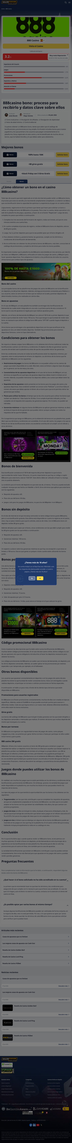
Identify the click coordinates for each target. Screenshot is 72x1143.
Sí (40, 578)
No (32, 578)
